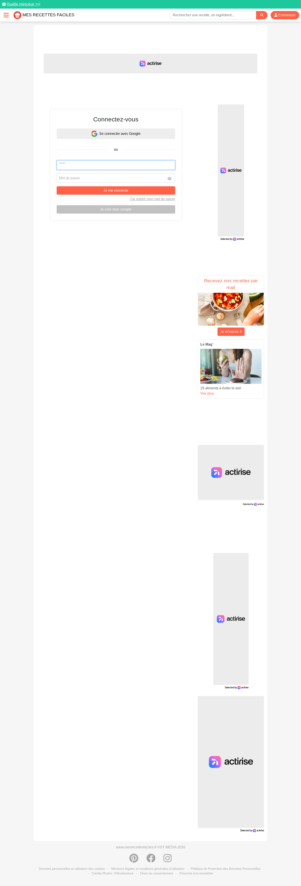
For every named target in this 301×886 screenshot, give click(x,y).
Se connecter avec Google (120, 133)
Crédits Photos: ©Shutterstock (113, 873)
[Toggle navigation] (6, 15)
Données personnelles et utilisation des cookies (72, 868)
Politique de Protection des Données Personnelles (225, 868)
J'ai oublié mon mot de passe (152, 199)
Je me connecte (116, 190)
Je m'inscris (230, 331)
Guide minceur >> (23, 4)
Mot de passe (69, 178)
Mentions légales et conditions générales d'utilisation (147, 868)
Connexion (286, 15)
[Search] (262, 15)
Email (62, 163)
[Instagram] (168, 860)
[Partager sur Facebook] (151, 860)
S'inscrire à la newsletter (196, 873)
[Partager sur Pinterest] (133, 860)
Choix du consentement (156, 873)
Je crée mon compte (116, 209)
